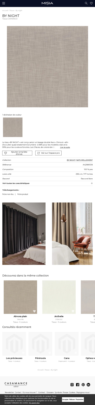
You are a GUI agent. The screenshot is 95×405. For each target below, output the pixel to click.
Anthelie (58, 316)
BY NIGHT (71, 160)
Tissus (12, 10)
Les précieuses (14, 358)
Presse (65, 392)
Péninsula (40, 358)
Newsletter (9, 392)
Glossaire (50, 392)
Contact (18, 392)
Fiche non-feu (8, 194)
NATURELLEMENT (84, 160)
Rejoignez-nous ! (83, 392)
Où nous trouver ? (29, 392)
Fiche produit (22, 194)
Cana (66, 358)
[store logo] (47, 3)
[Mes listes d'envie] (91, 3)
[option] (12, 127)
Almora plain (20, 316)
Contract (41, 392)
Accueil (5, 10)
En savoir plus (34, 403)
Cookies (72, 392)
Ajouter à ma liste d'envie (19, 153)
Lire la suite (65, 147)
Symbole (58, 392)
